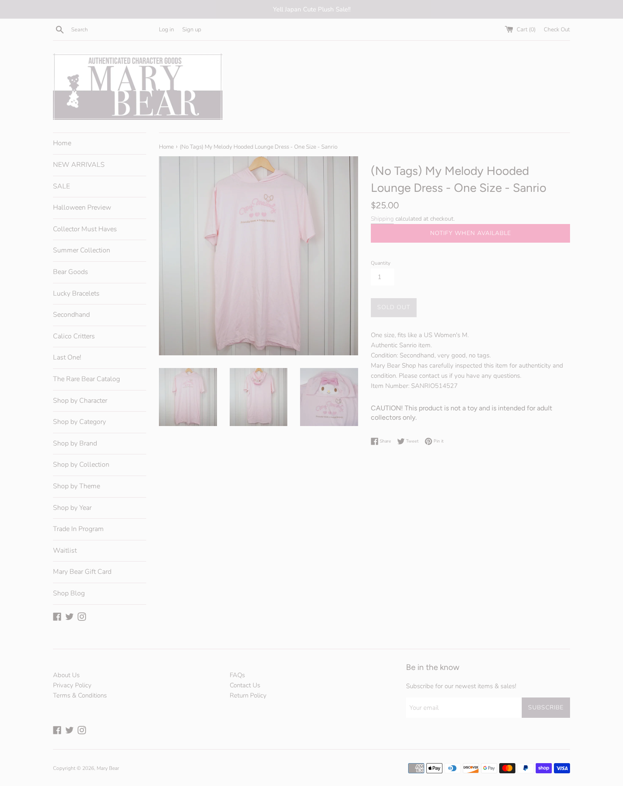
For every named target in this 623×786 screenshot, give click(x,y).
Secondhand (71, 314)
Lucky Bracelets (76, 293)
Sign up (191, 29)
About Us (66, 675)
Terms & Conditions (80, 695)
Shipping (382, 219)
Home (62, 143)
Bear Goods (70, 272)
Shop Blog (69, 593)
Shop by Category (79, 421)
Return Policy (248, 695)
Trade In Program (78, 529)
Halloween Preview (82, 207)
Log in (166, 29)
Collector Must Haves (85, 229)
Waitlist (65, 550)
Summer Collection (81, 250)
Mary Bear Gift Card (82, 571)
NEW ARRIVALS (79, 164)
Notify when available (470, 233)
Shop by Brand (75, 443)
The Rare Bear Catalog (86, 379)
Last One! (67, 357)
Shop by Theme (76, 486)
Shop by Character (80, 400)
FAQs (237, 675)
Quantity (380, 263)
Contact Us (245, 685)
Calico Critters (74, 336)
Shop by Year (72, 507)
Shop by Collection (81, 464)
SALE (61, 186)
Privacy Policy (72, 685)
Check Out (557, 29)
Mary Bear (108, 768)
